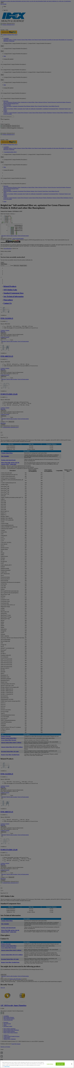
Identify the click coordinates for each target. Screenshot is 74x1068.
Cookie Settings (50, 1064)
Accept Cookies (60, 1064)
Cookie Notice (7, 1066)
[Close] (71, 1064)
